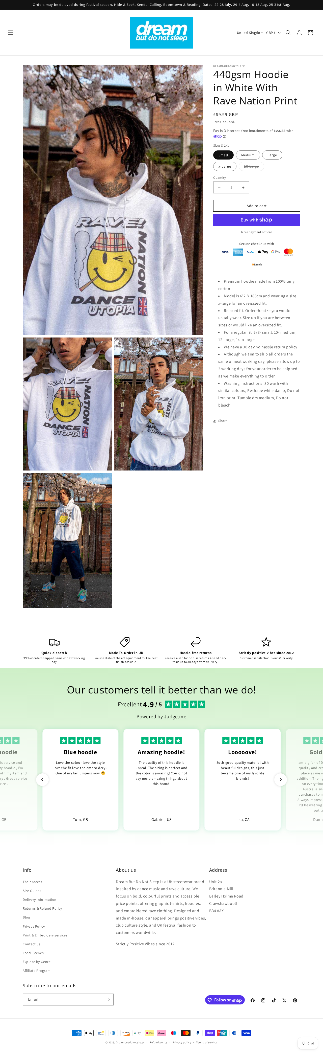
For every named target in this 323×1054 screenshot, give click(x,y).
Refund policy (159, 1042)
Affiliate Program (36, 970)
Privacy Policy (34, 926)
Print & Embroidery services (45, 935)
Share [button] (223, 420)
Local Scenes (33, 953)
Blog (26, 917)
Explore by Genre (37, 961)
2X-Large (254, 167)
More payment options (256, 232)
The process (32, 881)
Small (223, 155)
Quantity (219, 177)
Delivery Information (40, 899)
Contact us (31, 944)
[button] (10, 32)
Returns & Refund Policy (42, 908)
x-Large (225, 166)
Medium (248, 155)
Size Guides (32, 890)
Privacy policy (182, 1042)
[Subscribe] (107, 1000)
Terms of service (206, 1042)
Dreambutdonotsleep (130, 1042)
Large (272, 155)
